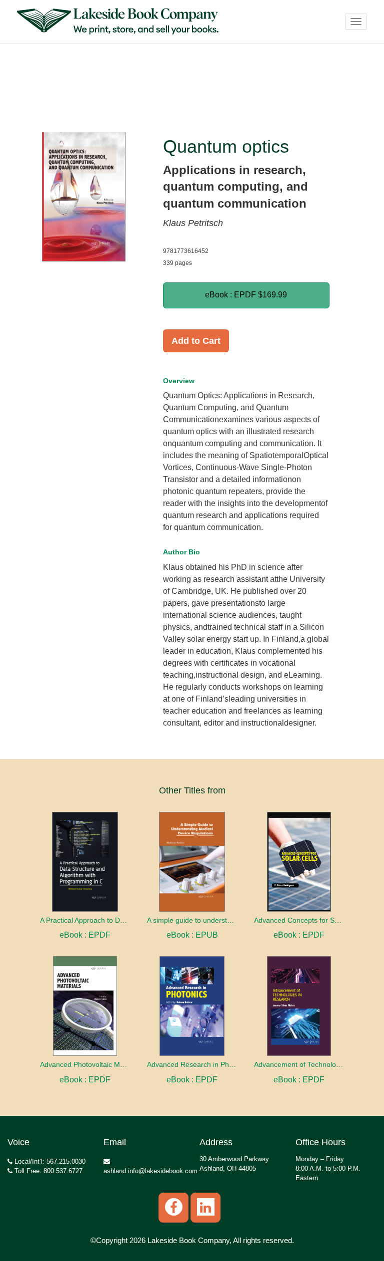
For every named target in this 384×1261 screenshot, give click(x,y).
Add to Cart (196, 341)
